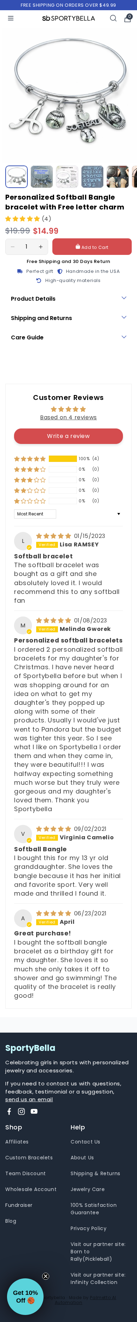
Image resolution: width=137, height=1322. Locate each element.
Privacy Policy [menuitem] (88, 1228)
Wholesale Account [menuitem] (31, 1189)
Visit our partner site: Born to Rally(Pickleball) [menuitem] (98, 1252)
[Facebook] (9, 1111)
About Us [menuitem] (82, 1157)
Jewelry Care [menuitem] (88, 1189)
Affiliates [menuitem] (17, 1141)
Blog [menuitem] (10, 1220)
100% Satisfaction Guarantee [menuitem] (94, 1209)
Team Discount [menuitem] (25, 1173)
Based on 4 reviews (68, 417)
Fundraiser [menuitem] (19, 1205)
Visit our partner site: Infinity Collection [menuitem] (98, 1278)
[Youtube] (34, 1111)
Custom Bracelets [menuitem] (29, 1157)
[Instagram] (21, 1111)
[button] (23, 219)
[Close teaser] (45, 1276)
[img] (54, 536)
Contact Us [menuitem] (85, 1141)
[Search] (113, 18)
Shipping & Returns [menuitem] (95, 1173)
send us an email (29, 1099)
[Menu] (10, 18)
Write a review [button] (68, 436)
